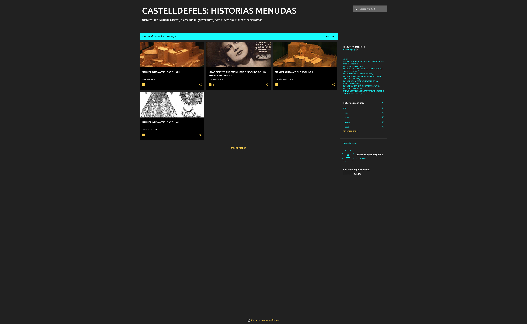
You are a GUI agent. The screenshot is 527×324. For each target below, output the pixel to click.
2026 (345, 108)
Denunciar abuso (350, 143)
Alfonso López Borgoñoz (369, 154)
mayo (347, 122)
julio (347, 113)
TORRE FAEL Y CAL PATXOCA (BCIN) (358, 74)
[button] (200, 85)
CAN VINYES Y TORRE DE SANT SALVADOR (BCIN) (363, 91)
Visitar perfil (361, 158)
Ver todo (330, 37)
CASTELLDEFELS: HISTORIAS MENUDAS (219, 10)
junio (347, 118)
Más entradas (238, 148)
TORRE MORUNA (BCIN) (353, 66)
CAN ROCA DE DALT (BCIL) (354, 93)
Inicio (345, 59)
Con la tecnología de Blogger (265, 320)
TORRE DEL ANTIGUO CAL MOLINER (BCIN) (361, 86)
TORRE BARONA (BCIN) (352, 89)
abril (347, 127)
